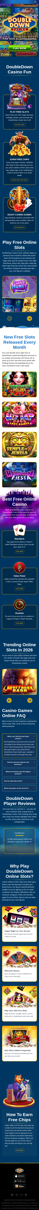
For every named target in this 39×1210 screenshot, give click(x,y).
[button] (29, 318)
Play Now (19, 381)
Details (19, 387)
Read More (19, 1198)
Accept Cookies (20, 1203)
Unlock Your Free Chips (19, 180)
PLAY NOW (19, 551)
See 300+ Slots (19, 124)
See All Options (19, 227)
